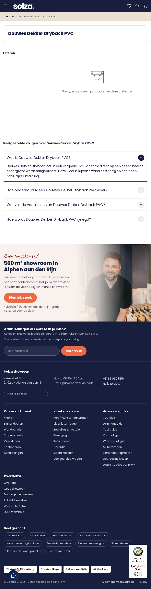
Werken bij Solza (15, 506)
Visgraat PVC (15, 535)
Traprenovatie (13, 435)
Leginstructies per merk (119, 465)
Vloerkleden (12, 441)
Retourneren (62, 441)
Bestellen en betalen (67, 429)
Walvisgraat (38, 535)
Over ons (10, 483)
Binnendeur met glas (91, 543)
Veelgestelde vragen (67, 459)
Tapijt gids (110, 429)
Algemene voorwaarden (118, 582)
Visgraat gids (112, 435)
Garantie (59, 447)
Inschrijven (73, 351)
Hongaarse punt (62, 535)
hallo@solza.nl (112, 384)
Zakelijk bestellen (15, 500)
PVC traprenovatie (60, 551)
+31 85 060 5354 (114, 379)
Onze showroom (15, 489)
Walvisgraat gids (114, 441)
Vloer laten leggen (65, 424)
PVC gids (109, 418)
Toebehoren (12, 447)
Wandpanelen (13, 429)
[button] (137, 6)
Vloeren (9, 418)
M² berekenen (112, 447)
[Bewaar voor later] (129, 6)
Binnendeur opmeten (117, 453)
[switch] (138, 574)
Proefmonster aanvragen (70, 418)
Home (10, 16)
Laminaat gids (112, 424)
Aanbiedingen (13, 453)
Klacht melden (63, 453)
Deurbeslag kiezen (115, 459)
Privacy (142, 582)
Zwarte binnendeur (59, 543)
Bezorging (60, 435)
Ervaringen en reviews (19, 494)
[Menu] (5, 6)
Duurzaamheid (14, 512)
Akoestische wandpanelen (24, 551)
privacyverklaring (68, 339)
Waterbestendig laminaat (23, 543)
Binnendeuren (13, 424)
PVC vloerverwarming (94, 535)
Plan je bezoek (20, 297)
